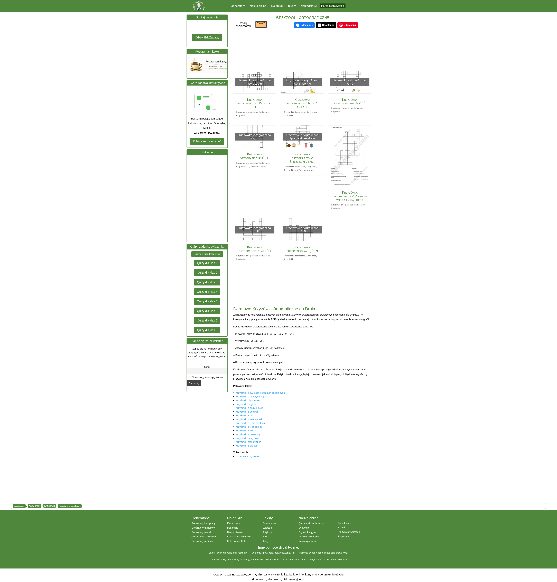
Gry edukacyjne (307, 532)
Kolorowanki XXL (236, 541)
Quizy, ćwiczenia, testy (311, 523)
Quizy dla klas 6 (207, 310)
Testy (266, 541)
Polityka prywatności (349, 532)
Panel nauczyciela (332, 5)
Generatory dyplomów (203, 527)
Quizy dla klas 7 (207, 320)
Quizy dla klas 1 (207, 263)
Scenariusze (269, 523)
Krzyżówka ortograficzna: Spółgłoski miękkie (302, 158)
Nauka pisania (235, 532)
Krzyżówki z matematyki (249, 434)
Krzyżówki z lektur (246, 430)
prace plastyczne (310, 559)
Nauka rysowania (308, 541)
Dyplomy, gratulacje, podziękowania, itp (273, 552)
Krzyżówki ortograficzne (247, 112)
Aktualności (344, 523)
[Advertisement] (208, 198)
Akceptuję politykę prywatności (209, 377)
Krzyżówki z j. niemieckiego (251, 423)
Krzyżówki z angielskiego (249, 408)
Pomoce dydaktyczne (311, 552)
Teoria (266, 536)
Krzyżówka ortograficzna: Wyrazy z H (255, 103)
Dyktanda (304, 527)
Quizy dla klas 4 (207, 291)
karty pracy (227, 559)
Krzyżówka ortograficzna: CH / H (255, 249)
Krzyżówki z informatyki (249, 419)
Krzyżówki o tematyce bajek (251, 396)
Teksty (292, 5)
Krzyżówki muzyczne (247, 438)
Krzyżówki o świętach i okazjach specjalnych (260, 392)
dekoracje (270, 559)
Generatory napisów (202, 541)
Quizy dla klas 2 (207, 272)
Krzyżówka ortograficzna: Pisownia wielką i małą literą (350, 196)
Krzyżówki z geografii (247, 411)
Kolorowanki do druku (239, 536)
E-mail (207, 367)
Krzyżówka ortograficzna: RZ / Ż (349, 101)
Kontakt (342, 527)
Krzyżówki (240, 115)
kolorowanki (257, 559)
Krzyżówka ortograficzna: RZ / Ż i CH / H (302, 103)
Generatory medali (201, 532)
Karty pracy (264, 112)
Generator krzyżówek (247, 456)
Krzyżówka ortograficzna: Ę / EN (302, 249)
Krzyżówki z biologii (246, 445)
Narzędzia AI (309, 5)
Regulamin (343, 536)
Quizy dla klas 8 (207, 330)
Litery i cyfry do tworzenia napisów (228, 552)
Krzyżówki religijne (246, 404)
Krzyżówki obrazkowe (256, 166)
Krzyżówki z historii (246, 415)
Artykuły (267, 532)
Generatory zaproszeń (203, 536)
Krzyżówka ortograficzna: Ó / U (255, 156)
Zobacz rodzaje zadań (207, 141)
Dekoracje (232, 527)
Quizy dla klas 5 (207, 301)
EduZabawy (19, 506)
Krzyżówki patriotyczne (248, 442)
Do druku (277, 5)
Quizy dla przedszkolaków (207, 254)
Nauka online (258, 5)
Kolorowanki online (309, 536)
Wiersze (267, 527)
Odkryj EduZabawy (207, 37)
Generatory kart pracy (203, 523)
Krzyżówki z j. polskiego (249, 426)
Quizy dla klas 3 (207, 282)
